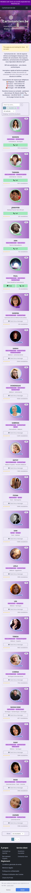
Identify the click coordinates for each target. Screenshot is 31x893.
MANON (15, 137)
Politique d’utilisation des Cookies (12, 874)
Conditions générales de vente (11, 864)
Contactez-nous (23, 856)
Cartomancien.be (8, 8)
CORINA (15, 672)
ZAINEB (15, 815)
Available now (13, 108)
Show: (8, 834)
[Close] (27, 47)
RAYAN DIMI (15, 707)
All (4, 108)
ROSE (15, 780)
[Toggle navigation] (26, 7)
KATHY (15, 460)
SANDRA (15, 313)
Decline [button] (8, 889)
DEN (15, 241)
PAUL (15, 276)
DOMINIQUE (15, 386)
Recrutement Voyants (6, 857)
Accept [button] (23, 889)
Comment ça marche (6, 852)
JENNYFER (15, 207)
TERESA (16, 636)
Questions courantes (21, 852)
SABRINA (15, 423)
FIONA (15, 495)
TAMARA (15, 172)
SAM (15, 531)
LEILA (15, 566)
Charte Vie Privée (7, 878)
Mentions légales (7, 868)
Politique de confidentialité (10, 871)
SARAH (15, 348)
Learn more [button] (10, 885)
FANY (15, 742)
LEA (15, 601)
